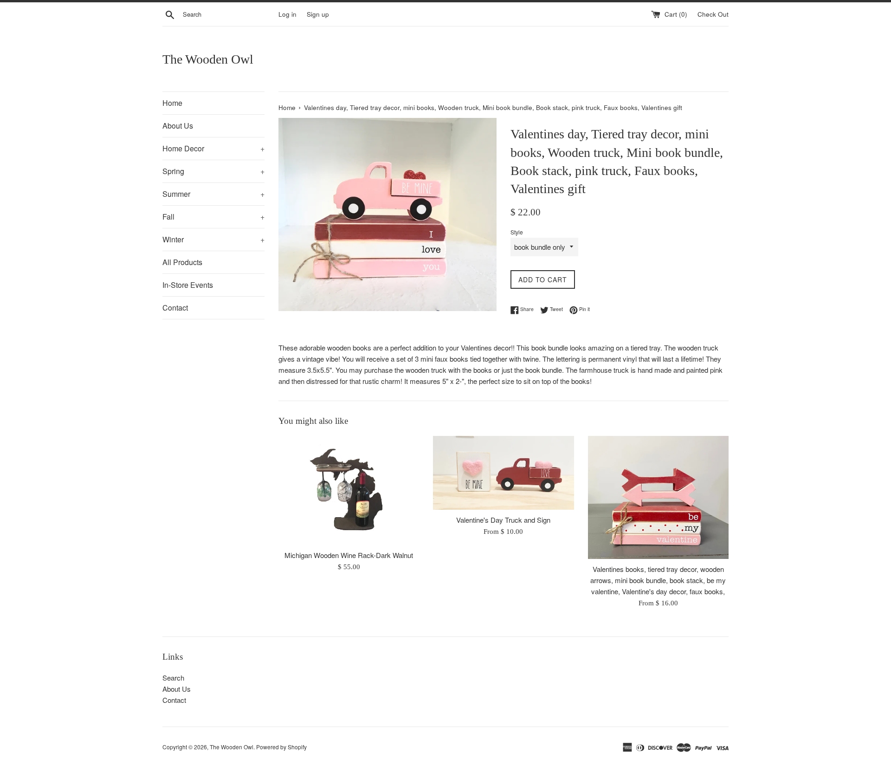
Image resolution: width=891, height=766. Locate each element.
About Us (177, 125)
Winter (213, 239)
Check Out (713, 14)
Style (516, 232)
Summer (213, 193)
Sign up (318, 14)
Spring (213, 171)
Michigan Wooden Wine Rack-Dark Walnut (348, 555)
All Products (182, 262)
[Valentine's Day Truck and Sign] (503, 473)
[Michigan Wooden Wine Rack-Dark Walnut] (348, 490)
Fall (213, 216)
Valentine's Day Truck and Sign (503, 520)
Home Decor (213, 148)
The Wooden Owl (207, 59)
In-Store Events (187, 284)
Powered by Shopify (281, 747)
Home (172, 102)
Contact (175, 307)
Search (173, 677)
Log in (287, 14)
